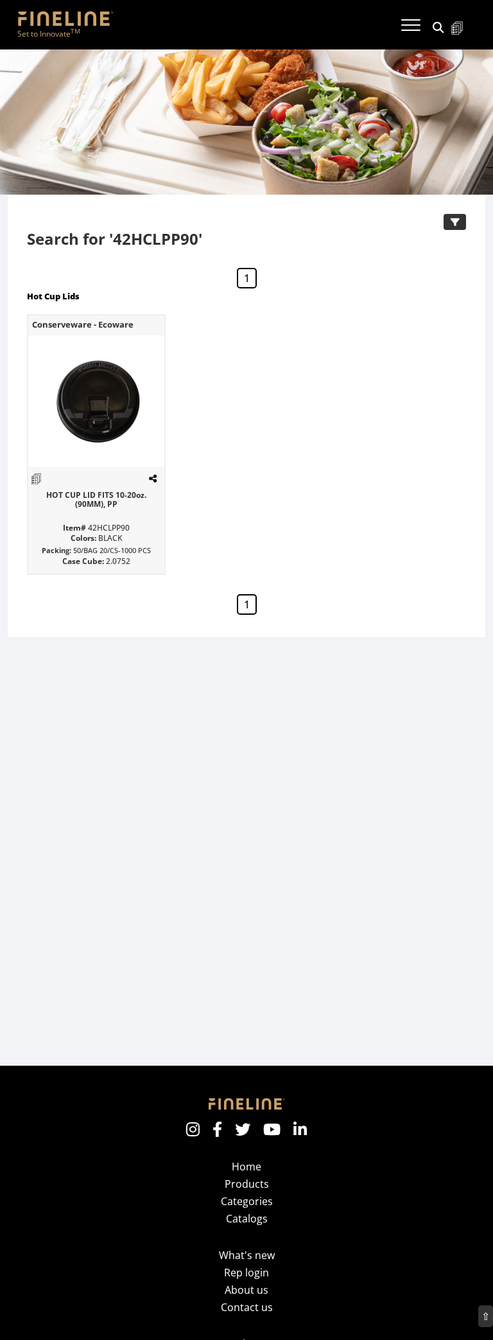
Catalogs (247, 1219)
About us (246, 1290)
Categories (247, 1201)
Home (246, 1166)
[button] (438, 26)
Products (247, 1184)
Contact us (247, 1307)
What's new (247, 1255)
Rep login (246, 1272)
